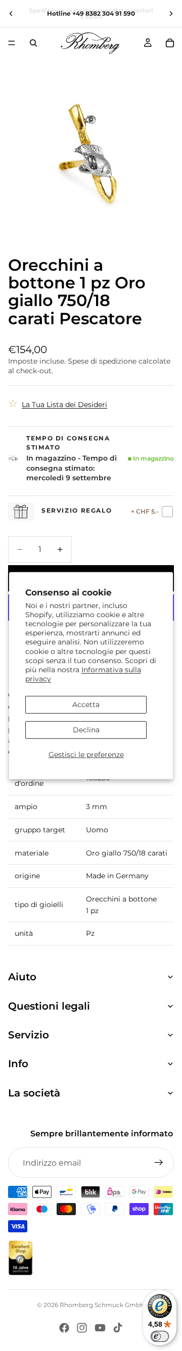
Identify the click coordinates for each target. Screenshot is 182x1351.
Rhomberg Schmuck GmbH (102, 1305)
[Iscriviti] (158, 1162)
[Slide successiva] (171, 14)
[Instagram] (82, 1328)
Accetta (86, 704)
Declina (86, 729)
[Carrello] (170, 43)
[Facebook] (64, 1328)
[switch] (160, 1336)
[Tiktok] (118, 1328)
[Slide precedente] (11, 14)
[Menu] (11, 43)
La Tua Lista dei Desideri (64, 404)
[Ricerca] (33, 43)
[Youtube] (100, 1328)
